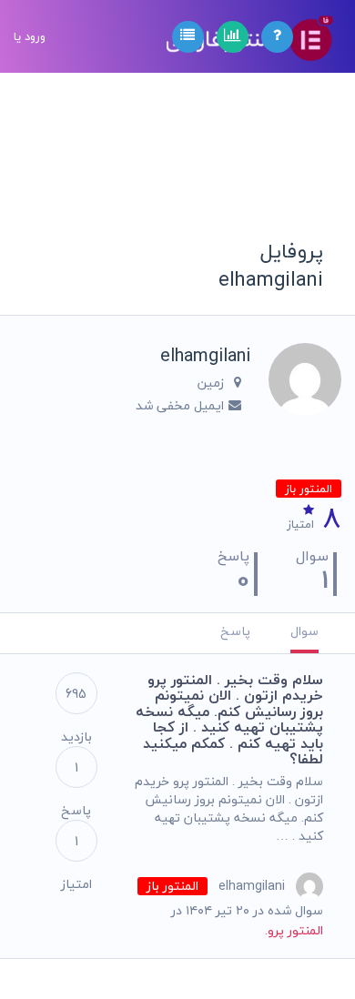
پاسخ (235, 631)
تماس (30, 278)
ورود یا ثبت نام (30, 109)
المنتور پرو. (294, 930)
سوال (304, 631)
